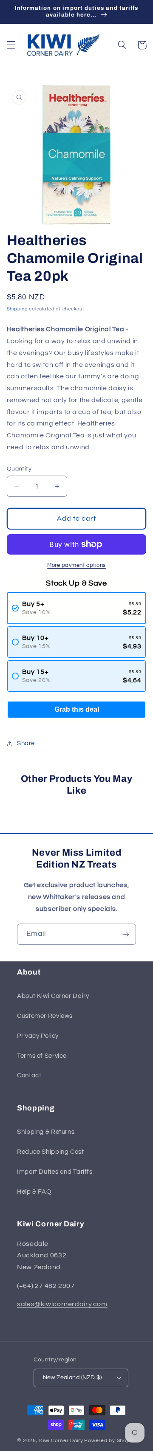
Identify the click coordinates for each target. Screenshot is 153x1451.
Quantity (19, 469)
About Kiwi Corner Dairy (53, 996)
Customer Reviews (45, 1016)
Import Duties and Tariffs (55, 1172)
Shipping (17, 309)
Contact (29, 1075)
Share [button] (26, 743)
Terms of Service (42, 1056)
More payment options (76, 565)
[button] (11, 45)
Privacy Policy (38, 1036)
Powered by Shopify (110, 1440)
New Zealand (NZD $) (72, 1378)
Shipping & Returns (45, 1132)
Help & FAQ (34, 1192)
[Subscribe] (126, 934)
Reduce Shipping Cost (50, 1152)
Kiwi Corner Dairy (61, 1440)
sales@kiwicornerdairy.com (62, 1304)
